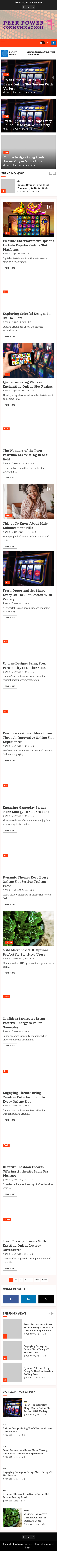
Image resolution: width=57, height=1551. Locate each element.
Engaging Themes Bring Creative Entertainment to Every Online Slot (24, 1097)
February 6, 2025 (21, 464)
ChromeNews (41, 1544)
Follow (53, 43)
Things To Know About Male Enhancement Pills (25, 525)
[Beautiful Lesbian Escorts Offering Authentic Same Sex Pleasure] (28, 1145)
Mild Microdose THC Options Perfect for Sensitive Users (25, 952)
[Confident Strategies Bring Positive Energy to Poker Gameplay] (28, 996)
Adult (6, 429)
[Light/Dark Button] (42, 42)
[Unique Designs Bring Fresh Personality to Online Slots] (8, 186)
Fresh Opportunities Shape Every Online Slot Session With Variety (28, 84)
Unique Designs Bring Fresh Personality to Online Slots (23, 159)
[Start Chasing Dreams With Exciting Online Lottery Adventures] (28, 1219)
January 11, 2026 (21, 391)
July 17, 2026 (19, 254)
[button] (3, 43)
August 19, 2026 (22, 165)
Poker (6, 997)
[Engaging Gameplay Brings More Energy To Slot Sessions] (28, 785)
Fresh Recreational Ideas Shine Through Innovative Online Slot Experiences (28, 737)
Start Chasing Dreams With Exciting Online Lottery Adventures (24, 1245)
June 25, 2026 (20, 322)
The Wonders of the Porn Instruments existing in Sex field (25, 454)
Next (44, 1279)
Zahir (8, 92)
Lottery (7, 1219)
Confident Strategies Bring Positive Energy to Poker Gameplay (24, 1022)
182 (37, 1279)
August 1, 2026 (21, 1254)
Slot (6, 75)
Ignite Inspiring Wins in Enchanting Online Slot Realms (28, 384)
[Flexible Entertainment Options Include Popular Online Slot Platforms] (28, 219)
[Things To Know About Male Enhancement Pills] (28, 501)
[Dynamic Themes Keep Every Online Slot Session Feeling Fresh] (28, 855)
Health (9, 942)
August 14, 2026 (21, 1031)
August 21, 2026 (22, 92)
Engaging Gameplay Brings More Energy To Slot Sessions (26, 809)
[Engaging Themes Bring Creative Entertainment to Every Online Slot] (28, 1071)
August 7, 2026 (21, 1180)
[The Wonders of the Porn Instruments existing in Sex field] (28, 428)
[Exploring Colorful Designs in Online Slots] (28, 291)
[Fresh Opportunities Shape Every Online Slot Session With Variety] (28, 568)
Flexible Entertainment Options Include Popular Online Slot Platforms (28, 245)
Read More (10, 268)
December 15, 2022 (22, 532)
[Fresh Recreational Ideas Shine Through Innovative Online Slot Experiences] (28, 711)
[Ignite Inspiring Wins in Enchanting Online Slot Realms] (28, 360)
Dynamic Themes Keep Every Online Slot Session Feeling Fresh (25, 881)
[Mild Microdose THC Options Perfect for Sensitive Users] (28, 928)
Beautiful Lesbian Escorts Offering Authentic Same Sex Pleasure (26, 1171)
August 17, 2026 (21, 890)
